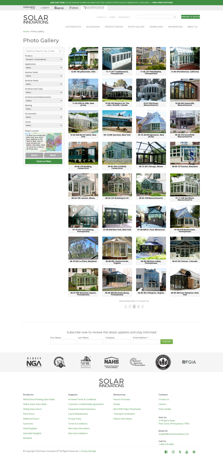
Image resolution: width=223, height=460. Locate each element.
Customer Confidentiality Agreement (86, 404)
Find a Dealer (165, 409)
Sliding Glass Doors (32, 409)
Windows (27, 438)
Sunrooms (28, 424)
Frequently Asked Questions (81, 409)
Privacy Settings (88, 451)
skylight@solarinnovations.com (174, 434)
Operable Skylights (32, 433)
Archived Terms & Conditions (82, 399)
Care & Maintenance (78, 414)
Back (53, 155)
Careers (112, 17)
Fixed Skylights (30, 428)
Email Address (140, 337)
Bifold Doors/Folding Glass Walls (39, 399)
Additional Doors (31, 419)
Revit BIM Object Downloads (127, 409)
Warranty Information (79, 428)
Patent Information (122, 419)
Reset (34, 155)
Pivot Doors (29, 414)
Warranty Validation (78, 433)
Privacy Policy (74, 419)
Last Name (83, 337)
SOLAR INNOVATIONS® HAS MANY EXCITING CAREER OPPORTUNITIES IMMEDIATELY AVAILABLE (111, 2)
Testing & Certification (124, 414)
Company (109, 337)
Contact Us (101, 17)
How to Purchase (121, 399)
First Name (55, 337)
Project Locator (32, 130)
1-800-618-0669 (166, 444)
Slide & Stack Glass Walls (35, 404)
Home (26, 31)
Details (116, 404)
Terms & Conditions (77, 424)
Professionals (124, 17)
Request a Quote (190, 17)
